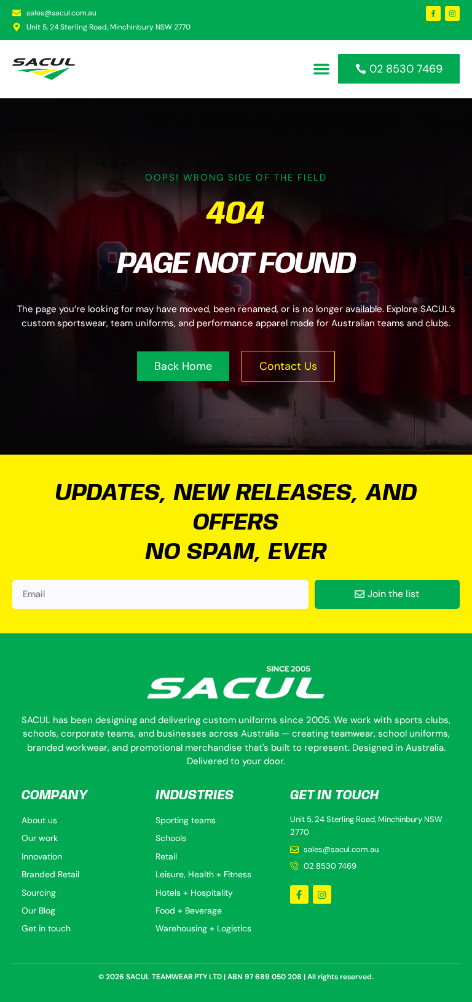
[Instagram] (452, 13)
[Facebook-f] (433, 13)
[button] (321, 69)
